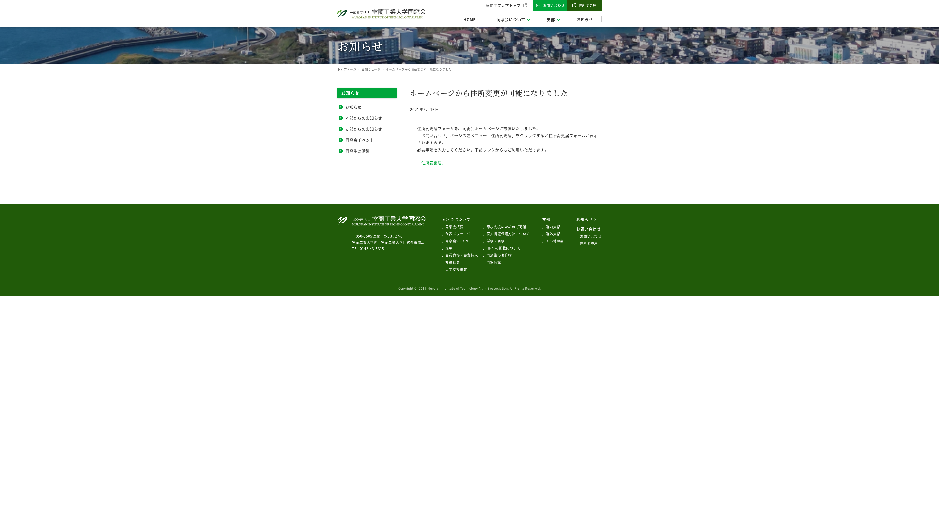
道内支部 (553, 226)
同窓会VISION (456, 240)
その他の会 (555, 240)
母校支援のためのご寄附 (506, 226)
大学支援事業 (456, 269)
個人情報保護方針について (508, 233)
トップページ (346, 69)
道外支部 (553, 233)
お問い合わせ (591, 236)
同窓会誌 (494, 262)
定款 (449, 247)
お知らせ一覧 (371, 69)
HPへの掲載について (504, 247)
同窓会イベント (359, 140)
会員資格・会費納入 (461, 255)
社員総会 (452, 262)
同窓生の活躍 (357, 151)
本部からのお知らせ (363, 118)
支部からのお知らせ (363, 129)
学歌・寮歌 (496, 240)
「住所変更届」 (431, 162)
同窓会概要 (454, 226)
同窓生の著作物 (499, 255)
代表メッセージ (458, 233)
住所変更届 (589, 243)
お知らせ (353, 107)
